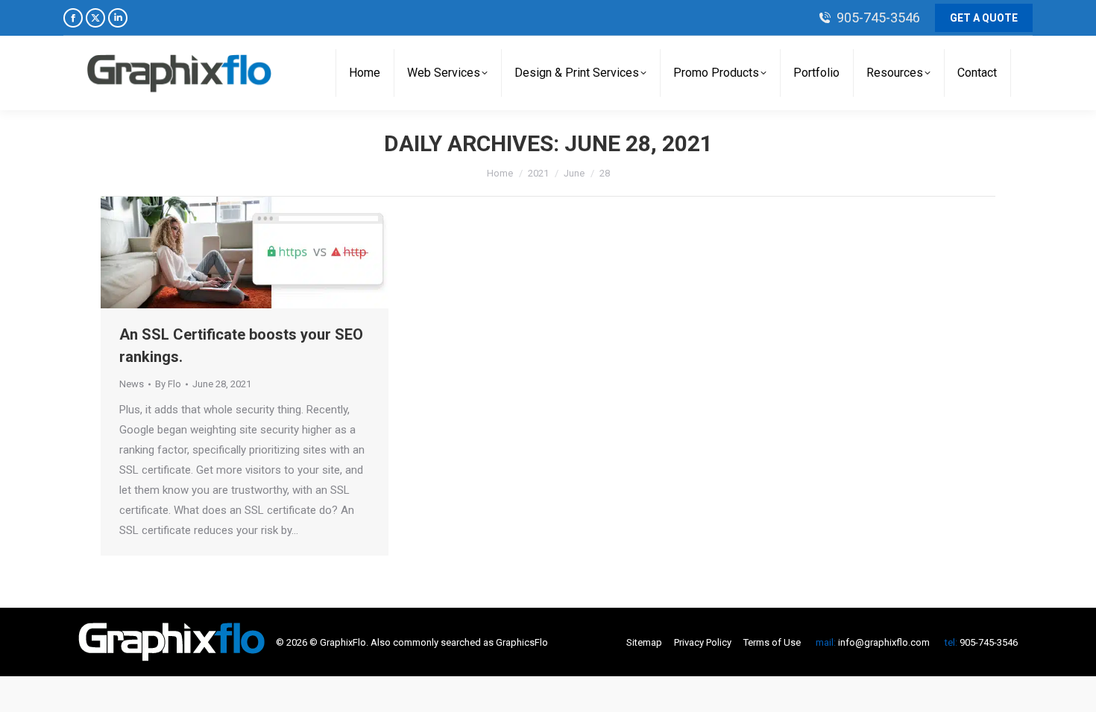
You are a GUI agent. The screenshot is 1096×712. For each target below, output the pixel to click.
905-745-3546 (878, 17)
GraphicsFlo (522, 642)
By (168, 384)
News (131, 384)
